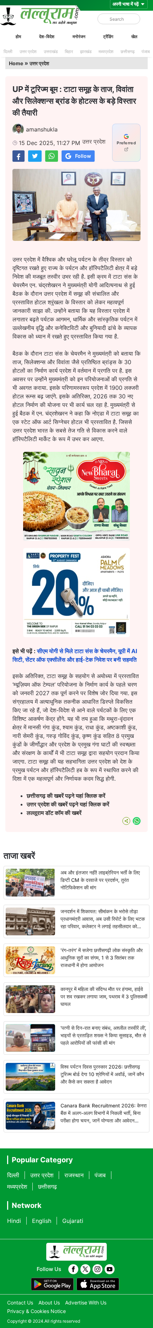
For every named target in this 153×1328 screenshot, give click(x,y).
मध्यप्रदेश (106, 51)
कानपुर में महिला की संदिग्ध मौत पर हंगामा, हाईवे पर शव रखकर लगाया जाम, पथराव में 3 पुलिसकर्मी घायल (103, 996)
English (41, 1220)
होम (18, 36)
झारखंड (85, 51)
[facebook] (73, 1269)
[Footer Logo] (76, 1252)
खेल (134, 36)
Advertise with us (85, 1302)
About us (49, 1302)
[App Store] (97, 1284)
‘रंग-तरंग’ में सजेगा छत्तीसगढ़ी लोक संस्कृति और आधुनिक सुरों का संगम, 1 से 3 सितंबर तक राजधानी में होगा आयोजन (101, 957)
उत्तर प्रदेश (28, 51)
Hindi (14, 1220)
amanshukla (42, 129)
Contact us (20, 1302)
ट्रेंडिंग (108, 36)
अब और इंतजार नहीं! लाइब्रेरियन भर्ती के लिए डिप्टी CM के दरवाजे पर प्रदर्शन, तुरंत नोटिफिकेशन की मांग (100, 879)
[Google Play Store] (52, 1284)
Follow (83, 156)
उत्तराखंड (51, 51)
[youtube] (109, 1269)
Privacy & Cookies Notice (36, 1311)
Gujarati (72, 1220)
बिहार (69, 51)
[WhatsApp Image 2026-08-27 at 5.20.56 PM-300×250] (76, 635)
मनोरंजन (79, 36)
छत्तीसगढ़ (127, 51)
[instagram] (97, 1269)
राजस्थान (74, 1175)
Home (16, 63)
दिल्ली (8, 51)
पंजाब (146, 51)
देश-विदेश (46, 36)
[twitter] (85, 1269)
